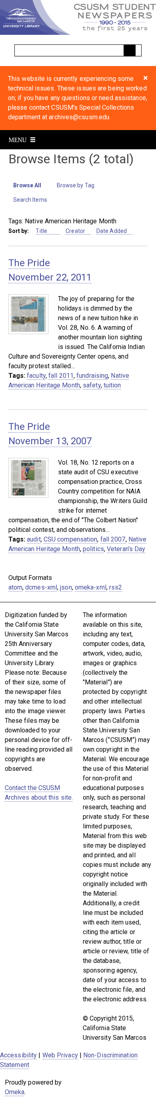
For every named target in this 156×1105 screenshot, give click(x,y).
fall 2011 (61, 375)
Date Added (111, 231)
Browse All (27, 185)
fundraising (92, 375)
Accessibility (18, 1055)
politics (93, 549)
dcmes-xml (41, 587)
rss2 (115, 587)
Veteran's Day (126, 549)
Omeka (15, 1092)
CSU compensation (71, 539)
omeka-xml (90, 587)
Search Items (30, 200)
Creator (75, 231)
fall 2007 (113, 539)
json (66, 587)
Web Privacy (60, 1055)
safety (92, 385)
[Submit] (130, 50)
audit (34, 539)
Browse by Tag (75, 185)
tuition (112, 385)
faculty (36, 375)
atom (15, 587)
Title (42, 231)
